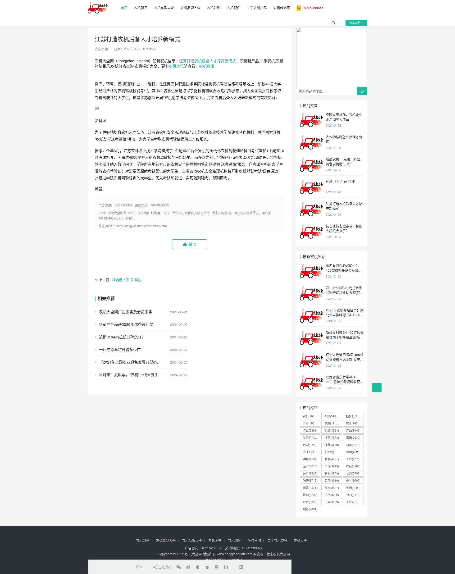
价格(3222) (332, 495)
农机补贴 (213, 7)
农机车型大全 (164, 7)
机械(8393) (332, 430)
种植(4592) (310, 459)
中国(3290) (353, 488)
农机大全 (300, 540)
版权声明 (254, 540)
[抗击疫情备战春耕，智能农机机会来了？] (311, 226)
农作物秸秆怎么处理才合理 (344, 139)
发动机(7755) (311, 437)
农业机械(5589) (311, 452)
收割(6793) (310, 445)
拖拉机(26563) (355, 416)
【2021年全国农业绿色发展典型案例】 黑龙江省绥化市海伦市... (143, 362)
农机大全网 (193, 553)
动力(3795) (353, 473)
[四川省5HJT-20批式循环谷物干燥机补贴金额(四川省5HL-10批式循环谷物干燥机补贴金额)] (311, 288)
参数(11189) (332, 423)
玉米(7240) (353, 437)
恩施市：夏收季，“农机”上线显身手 (128, 374)
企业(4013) (310, 466)
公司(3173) (353, 495)
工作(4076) (353, 459)
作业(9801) (310, 430)
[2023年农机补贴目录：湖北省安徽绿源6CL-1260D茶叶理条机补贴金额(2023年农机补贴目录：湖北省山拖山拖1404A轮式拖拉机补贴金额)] (311, 310)
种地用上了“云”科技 (126, 279)
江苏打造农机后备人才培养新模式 (207, 61)
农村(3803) (332, 473)
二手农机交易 (257, 7)
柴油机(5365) (332, 452)
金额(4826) (353, 452)
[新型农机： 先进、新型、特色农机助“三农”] (311, 159)
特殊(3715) (310, 480)
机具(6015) (353, 445)
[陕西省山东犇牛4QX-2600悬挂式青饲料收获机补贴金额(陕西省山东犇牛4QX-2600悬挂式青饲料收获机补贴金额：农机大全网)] (311, 377)
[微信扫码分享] (178, 567)
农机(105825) (311, 416)
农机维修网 (281, 7)
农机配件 (233, 7)
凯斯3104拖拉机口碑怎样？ (122, 337)
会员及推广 (356, 23)
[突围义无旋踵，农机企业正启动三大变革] (311, 115)
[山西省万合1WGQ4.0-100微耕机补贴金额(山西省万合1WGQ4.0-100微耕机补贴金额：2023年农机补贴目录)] (311, 266)
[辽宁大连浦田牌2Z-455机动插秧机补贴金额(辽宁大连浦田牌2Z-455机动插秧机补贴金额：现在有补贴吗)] (311, 355)
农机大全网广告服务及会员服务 (125, 311)
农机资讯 (140, 7)
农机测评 (234, 540)
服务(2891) (310, 509)
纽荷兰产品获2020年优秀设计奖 (126, 324)
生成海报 (164, 567)
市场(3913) (332, 466)
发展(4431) (332, 459)
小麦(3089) (332, 502)
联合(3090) (310, 502)
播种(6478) (332, 445)
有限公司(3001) (355, 502)
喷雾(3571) (310, 488)
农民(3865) (353, 466)
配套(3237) (310, 495)
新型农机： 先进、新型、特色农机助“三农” (344, 161)
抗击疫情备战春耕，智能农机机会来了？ (344, 228)
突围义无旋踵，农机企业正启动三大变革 (344, 117)
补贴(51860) (332, 416)
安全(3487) (332, 488)
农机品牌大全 (190, 7)
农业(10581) (354, 423)
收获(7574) (332, 437)
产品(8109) (353, 430)
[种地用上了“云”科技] (311, 181)
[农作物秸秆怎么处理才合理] (311, 137)
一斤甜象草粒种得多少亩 (120, 349)
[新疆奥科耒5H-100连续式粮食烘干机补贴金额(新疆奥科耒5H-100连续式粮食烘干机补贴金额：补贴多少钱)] (311, 332)
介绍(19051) (311, 423)
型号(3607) (353, 480)
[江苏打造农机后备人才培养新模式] (311, 204)
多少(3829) (310, 473)
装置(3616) (332, 480)
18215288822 (312, 7)
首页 (124, 7)
